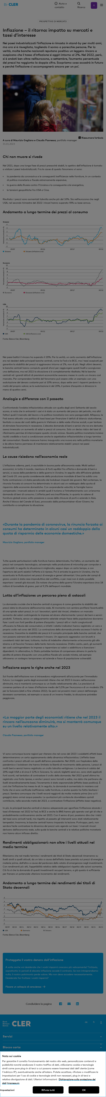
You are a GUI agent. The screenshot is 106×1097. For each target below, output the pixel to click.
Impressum (13, 1082)
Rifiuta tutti (48, 1089)
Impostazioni (7, 1089)
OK (84, 1089)
